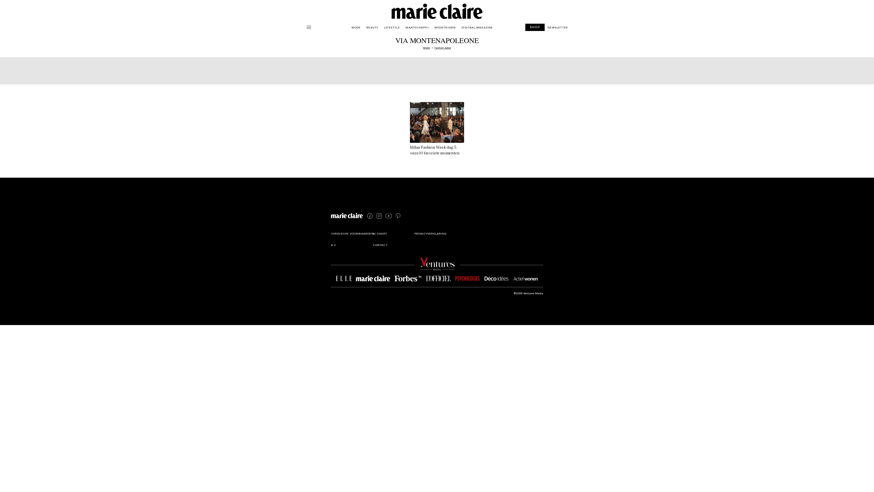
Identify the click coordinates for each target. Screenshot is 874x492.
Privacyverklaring (430, 233)
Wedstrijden (445, 27)
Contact (380, 245)
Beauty (372, 27)
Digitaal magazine (477, 27)
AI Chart (380, 233)
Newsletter (558, 27)
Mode (356, 27)
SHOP (535, 27)
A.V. (333, 245)
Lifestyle (392, 27)
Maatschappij (417, 27)
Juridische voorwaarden (352, 233)
